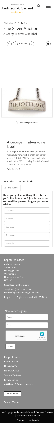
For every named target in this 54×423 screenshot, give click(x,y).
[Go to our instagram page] (18, 407)
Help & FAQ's (10, 366)
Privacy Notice (11, 380)
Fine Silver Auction (20, 28)
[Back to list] (9, 43)
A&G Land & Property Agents (18, 384)
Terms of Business (12, 375)
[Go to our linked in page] (12, 407)
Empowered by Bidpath (28, 420)
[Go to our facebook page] (6, 407)
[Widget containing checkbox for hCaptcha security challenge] (26, 336)
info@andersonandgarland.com (24, 292)
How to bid (9, 181)
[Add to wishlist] (48, 43)
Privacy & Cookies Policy (28, 415)
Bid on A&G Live (11, 370)
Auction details (26, 181)
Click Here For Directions (16, 285)
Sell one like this (11, 187)
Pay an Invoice (11, 361)
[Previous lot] (15, 43)
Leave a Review (12, 394)
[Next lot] (31, 43)
